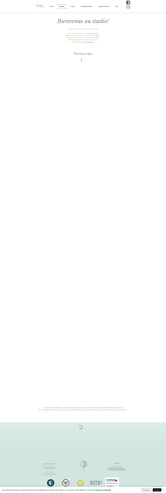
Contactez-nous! (89, 42)
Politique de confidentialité (103, 490)
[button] (73, 6)
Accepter (157, 490)
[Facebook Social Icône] (128, 2)
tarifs (97, 35)
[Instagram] (128, 7)
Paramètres (146, 490)
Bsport (96, 33)
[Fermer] (164, 489)
